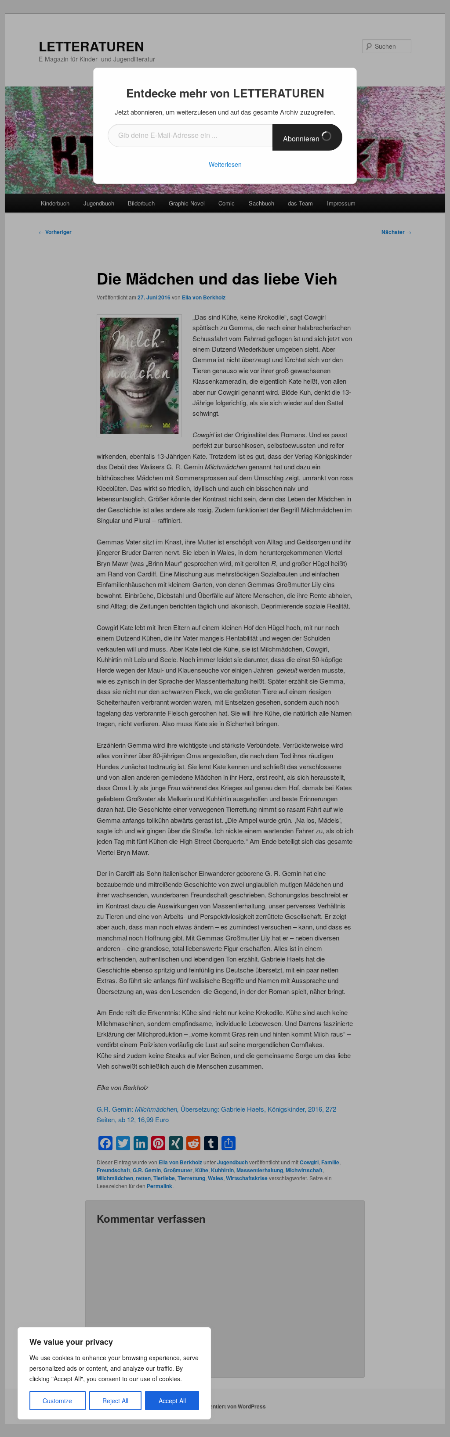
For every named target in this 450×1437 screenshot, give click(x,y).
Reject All (115, 1400)
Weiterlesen (225, 164)
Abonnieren (302, 138)
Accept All (172, 1400)
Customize (57, 1400)
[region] (114, 1373)
